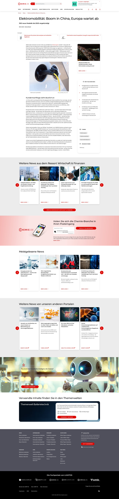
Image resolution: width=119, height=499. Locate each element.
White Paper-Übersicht (65, 444)
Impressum (21, 491)
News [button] (19, 9)
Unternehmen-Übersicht (38, 444)
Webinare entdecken (24, 452)
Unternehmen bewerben (38, 442)
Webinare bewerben (23, 454)
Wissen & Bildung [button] (69, 9)
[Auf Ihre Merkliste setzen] (89, 9)
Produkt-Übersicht (51, 444)
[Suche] (61, 4)
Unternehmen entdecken (39, 435)
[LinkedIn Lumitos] (99, 491)
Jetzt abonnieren (88, 444)
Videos (48, 459)
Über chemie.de (43, 486)
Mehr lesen (56, 240)
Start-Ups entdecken (38, 437)
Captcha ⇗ (71, 233)
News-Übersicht (23, 442)
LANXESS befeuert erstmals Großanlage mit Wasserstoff (89, 114)
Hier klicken (65, 232)
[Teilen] (92, 9)
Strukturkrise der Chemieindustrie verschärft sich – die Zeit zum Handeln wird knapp (90, 101)
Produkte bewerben (51, 442)
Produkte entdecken (51, 435)
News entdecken (23, 435)
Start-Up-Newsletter (24, 439)
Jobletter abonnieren (38, 454)
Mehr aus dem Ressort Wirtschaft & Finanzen (59, 210)
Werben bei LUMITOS (24, 486)
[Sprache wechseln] (96, 9)
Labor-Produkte (50, 437)
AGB (28, 491)
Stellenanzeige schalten (38, 456)
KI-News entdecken (30, 386)
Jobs (61, 459)
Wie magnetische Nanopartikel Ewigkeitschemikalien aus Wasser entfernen (90, 94)
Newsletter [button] (79, 9)
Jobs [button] (61, 9)
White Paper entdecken (65, 435)
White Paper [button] (55, 9)
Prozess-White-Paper (65, 439)
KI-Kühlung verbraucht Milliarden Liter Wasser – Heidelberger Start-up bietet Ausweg (90, 108)
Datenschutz (34, 491)
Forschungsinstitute (51, 456)
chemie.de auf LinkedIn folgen (88, 447)
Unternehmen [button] (26, 9)
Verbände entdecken (37, 439)
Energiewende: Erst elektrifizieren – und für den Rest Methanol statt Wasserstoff (90, 87)
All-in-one (62, 463)
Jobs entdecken (36, 452)
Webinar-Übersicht (23, 456)
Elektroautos (55, 44)
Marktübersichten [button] (44, 9)
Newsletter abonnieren (86, 228)
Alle (32, 3)
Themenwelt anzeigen (67, 417)
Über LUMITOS (34, 486)
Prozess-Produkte (51, 439)
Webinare (62, 461)
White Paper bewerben (65, 442)
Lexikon (48, 452)
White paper (63, 456)
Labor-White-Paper (64, 437)
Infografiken (50, 454)
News (61, 452)
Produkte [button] (35, 9)
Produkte (62, 454)
